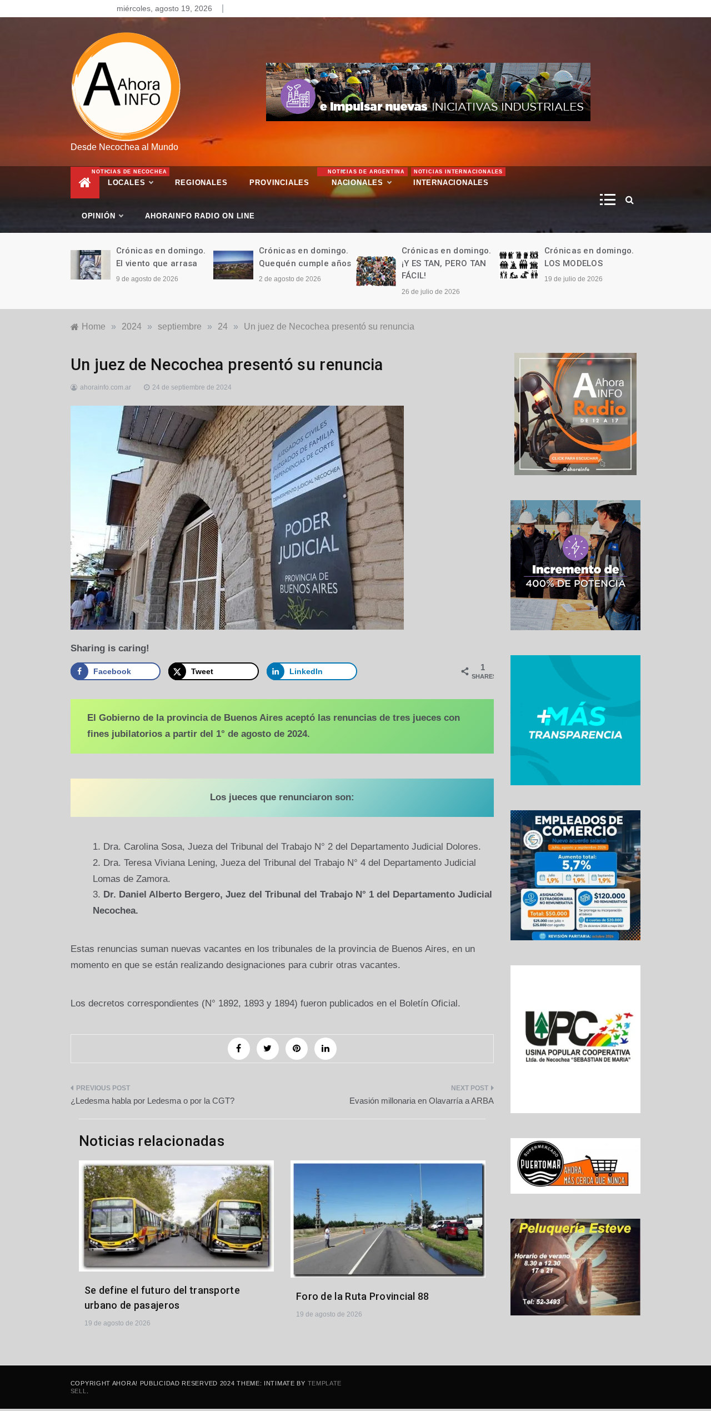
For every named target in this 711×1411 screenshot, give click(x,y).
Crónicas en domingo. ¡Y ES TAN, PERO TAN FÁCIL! (447, 263)
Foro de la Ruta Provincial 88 (362, 1296)
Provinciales (279, 182)
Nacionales (365, 178)
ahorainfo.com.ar (105, 387)
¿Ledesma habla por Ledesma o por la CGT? (152, 1100)
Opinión (99, 216)
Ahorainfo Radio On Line (199, 216)
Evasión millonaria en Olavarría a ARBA (421, 1100)
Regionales (201, 182)
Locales (136, 178)
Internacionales (456, 178)
